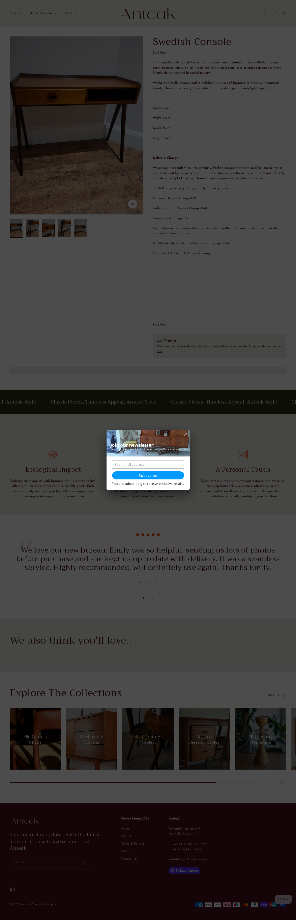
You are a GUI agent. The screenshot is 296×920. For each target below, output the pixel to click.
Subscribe (148, 475)
